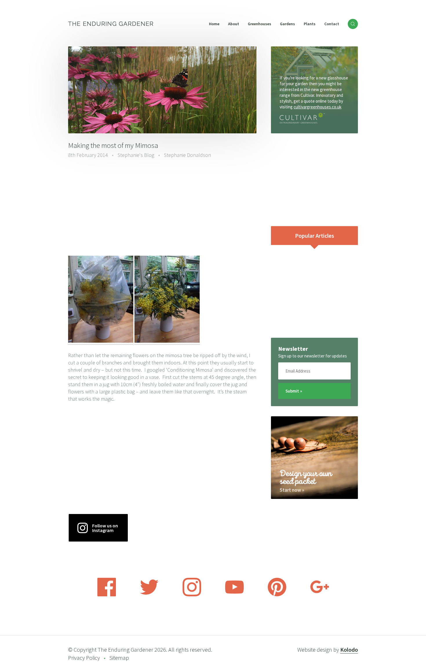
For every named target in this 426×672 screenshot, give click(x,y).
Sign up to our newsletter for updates (312, 356)
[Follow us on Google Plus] (319, 594)
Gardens (287, 23)
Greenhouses (259, 23)
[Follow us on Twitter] (149, 594)
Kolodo (349, 649)
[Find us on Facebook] (106, 594)
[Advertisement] (162, 207)
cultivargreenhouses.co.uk (317, 107)
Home (214, 23)
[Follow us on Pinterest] (277, 594)
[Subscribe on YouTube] (234, 594)
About (233, 23)
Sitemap (119, 657)
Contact (331, 23)
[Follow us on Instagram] (192, 594)
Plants (310, 23)
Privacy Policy (84, 657)
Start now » (292, 490)
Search (353, 24)
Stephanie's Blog (136, 155)
